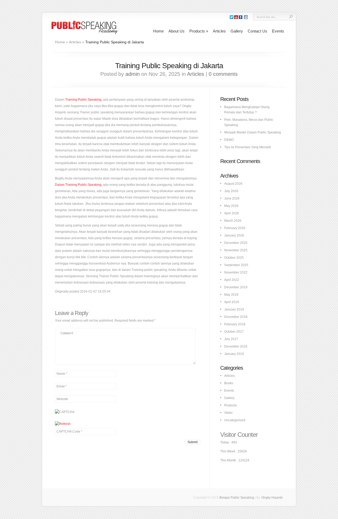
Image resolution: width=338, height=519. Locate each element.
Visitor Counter (239, 434)
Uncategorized (234, 420)
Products (198, 31)
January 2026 (234, 235)
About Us (176, 31)
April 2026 (231, 213)
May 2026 (231, 206)
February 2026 (234, 228)
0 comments (223, 74)
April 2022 (231, 280)
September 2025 (236, 265)
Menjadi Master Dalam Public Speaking (252, 132)
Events (278, 31)
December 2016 (235, 346)
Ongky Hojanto (272, 497)
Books (228, 383)
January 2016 (234, 354)
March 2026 (232, 221)
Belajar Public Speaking (236, 497)
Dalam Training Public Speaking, (78, 185)
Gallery (237, 31)
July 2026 (231, 191)
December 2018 (235, 317)
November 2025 (235, 250)
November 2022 (235, 272)
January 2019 (234, 309)
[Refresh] (63, 424)
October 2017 (234, 331)
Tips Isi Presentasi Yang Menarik (247, 147)
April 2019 (231, 302)
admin (132, 74)
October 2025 (234, 258)
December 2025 (235, 243)
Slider (228, 413)
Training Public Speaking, (83, 99)
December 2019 (235, 287)
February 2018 (234, 324)
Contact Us (257, 31)
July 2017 (231, 339)
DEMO (229, 140)
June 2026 (232, 198)
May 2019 (231, 294)
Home (158, 31)
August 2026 (233, 184)
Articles (219, 31)
